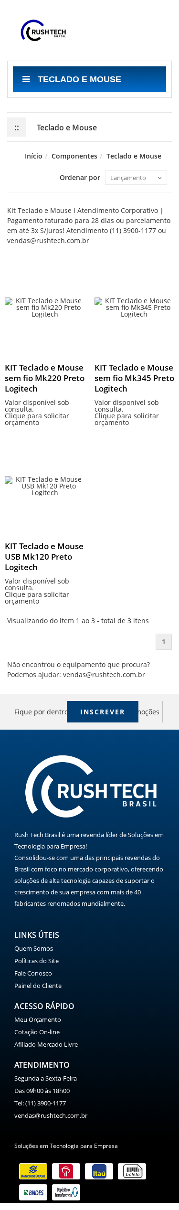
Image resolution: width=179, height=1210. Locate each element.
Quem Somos (33, 948)
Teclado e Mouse (78, 79)
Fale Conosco (33, 973)
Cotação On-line (37, 1032)
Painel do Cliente (38, 985)
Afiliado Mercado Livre (46, 1044)
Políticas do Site (36, 960)
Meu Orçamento (37, 1019)
